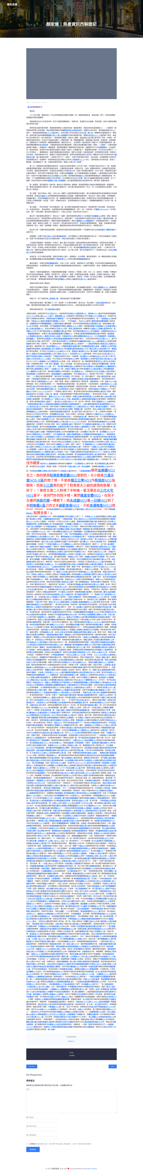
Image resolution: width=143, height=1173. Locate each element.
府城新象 (38, 896)
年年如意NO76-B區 (43, 366)
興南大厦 (54, 589)
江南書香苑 (90, 1027)
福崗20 (37, 554)
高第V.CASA (67, 803)
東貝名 (54, 700)
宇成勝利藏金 (36, 459)
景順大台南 (56, 697)
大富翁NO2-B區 (71, 687)
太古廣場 (68, 718)
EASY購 (99, 785)
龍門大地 (109, 780)
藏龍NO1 (68, 334)
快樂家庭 (89, 856)
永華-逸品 (59, 924)
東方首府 (108, 572)
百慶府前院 (90, 531)
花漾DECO (82, 989)
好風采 (80, 982)
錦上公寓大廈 (106, 396)
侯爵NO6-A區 (58, 539)
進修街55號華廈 (44, 685)
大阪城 (69, 760)
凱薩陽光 (87, 434)
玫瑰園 (78, 949)
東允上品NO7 (62, 399)
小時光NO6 (68, 459)
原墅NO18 (57, 459)
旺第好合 (45, 718)
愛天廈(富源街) (43, 677)
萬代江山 (67, 531)
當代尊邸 (102, 700)
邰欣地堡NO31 (38, 851)
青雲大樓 (106, 964)
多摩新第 (46, 878)
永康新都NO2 (33, 374)
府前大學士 (90, 1019)
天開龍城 (33, 323)
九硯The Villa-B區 (94, 1002)
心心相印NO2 (62, 351)
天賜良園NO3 (102, 466)
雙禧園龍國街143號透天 (50, 323)
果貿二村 (99, 594)
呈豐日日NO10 (85, 331)
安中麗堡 (72, 848)
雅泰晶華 (107, 670)
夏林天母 (66, 417)
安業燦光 (89, 748)
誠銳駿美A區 (80, 702)
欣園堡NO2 (98, 682)
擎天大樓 (75, 793)
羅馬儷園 (113, 439)
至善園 (105, 755)
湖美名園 (93, 966)
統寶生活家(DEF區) (72, 821)
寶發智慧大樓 (35, 936)
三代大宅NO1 (66, 521)
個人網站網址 (31, 1135)
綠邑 (68, 376)
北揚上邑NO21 (49, 863)
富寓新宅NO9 (105, 422)
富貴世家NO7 (98, 424)
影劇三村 (58, 682)
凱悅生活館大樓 (47, 941)
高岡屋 (70, 868)
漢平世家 (99, 359)
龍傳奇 (50, 432)
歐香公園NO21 (72, 344)
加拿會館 (64, 439)
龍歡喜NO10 (93, 612)
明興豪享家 (94, 866)
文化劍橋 (88, 614)
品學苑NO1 (105, 712)
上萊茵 (74, 329)
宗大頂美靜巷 (80, 889)
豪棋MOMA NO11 (41, 707)
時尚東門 (53, 318)
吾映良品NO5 (38, 682)
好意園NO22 (43, 951)
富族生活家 (49, 894)
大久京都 (33, 733)
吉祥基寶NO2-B (54, 346)
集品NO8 (82, 846)
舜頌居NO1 (103, 480)
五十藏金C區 (103, 657)
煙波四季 (89, 987)
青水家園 (85, 466)
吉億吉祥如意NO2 (90, 442)
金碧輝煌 (105, 979)
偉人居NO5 (69, 401)
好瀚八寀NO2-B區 (78, 647)
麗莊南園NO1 (105, 743)
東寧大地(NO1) (91, 672)
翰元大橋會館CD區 (68, 758)
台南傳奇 (63, 702)
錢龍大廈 (79, 409)
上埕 (101, 447)
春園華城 (76, 851)
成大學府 (107, 783)
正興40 (63, 454)
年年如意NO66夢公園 (58, 660)
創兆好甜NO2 (48, 331)
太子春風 (36, 539)
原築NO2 (49, 399)
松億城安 (47, 692)
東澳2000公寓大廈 (63, 572)
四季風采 (42, 969)
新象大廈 (52, 529)
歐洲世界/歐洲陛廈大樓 (48, 966)
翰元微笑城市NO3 (58, 951)
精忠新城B (95, 547)
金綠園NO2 (106, 470)
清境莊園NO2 (51, 914)
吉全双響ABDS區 (66, 715)
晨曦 (54, 414)
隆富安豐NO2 (90, 495)
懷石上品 (49, 557)
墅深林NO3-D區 (94, 313)
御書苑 (88, 471)
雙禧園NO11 (57, 861)
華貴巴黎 (95, 321)
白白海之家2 (82, 700)
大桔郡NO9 (87, 619)
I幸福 (110, 552)
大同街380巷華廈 (76, 564)
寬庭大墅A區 (95, 521)
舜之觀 (60, 366)
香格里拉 (102, 848)
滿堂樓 (94, 379)
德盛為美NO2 (73, 818)
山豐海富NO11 (74, 966)
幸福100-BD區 (48, 133)
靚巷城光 (85, 582)
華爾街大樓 (49, 670)
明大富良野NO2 (81, 351)
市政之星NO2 (37, 406)
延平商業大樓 (66, 695)
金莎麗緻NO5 (91, 740)
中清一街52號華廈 (33, 526)
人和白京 (50, 964)
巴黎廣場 (101, 336)
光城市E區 (59, 891)
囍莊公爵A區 (61, 331)
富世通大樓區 (96, 564)
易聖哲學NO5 (81, 313)
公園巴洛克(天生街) (55, 409)
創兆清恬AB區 (43, 401)
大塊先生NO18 (48, 386)
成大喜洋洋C (90, 524)
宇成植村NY (96, 389)
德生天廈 (77, 396)
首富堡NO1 (72, 660)
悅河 (88, 454)
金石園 (30, 878)
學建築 (42, 778)
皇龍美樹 (36, 409)
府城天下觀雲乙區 (71, 369)
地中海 (107, 630)
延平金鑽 (34, 417)
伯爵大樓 (98, 640)
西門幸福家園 (104, 549)
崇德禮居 (79, 848)
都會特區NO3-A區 (86, 572)
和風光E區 (48, 720)
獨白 (104, 516)
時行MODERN (91, 509)
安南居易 (80, 587)
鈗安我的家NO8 (108, 1017)
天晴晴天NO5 (86, 946)
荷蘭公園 (86, 858)
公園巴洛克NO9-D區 (41, 833)
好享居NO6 (75, 843)
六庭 (75, 411)
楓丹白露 (46, 808)
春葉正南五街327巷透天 (41, 336)
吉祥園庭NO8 (52, 765)
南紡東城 (102, 531)
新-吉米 (77, 886)
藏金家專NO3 (45, 712)
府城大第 (75, 906)
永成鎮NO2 (78, 500)
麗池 (34, 959)
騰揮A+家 (113, 871)
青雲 (57, 707)
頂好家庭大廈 (53, 309)
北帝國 (55, 652)
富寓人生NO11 (47, 818)
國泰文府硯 (47, 539)
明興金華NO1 (61, 259)
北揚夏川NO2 (47, 536)
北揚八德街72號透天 (64, 710)
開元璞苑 (38, 886)
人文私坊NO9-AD (103, 539)
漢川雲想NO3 (89, 632)
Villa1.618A (43, 391)
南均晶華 (103, 349)
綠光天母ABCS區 (57, 763)
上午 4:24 (44, 102)
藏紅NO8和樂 (72, 1012)
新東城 (32, 650)
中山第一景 (85, 133)
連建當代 (41, 770)
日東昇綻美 (38, 765)
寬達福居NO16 (68, 929)
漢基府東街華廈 (82, 521)
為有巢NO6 (79, 554)
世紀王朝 (93, 1007)
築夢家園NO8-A (61, 316)
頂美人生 (53, 389)
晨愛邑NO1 (42, 780)
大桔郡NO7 (77, 427)
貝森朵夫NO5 (35, 642)
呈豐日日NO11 (100, 414)
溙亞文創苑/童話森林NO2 (44, 856)
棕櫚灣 (72, 823)
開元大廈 (77, 447)
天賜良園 (43, 989)
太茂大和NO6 (45, 1004)
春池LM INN (82, 457)
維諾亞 (97, 331)
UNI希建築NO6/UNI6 (38, 531)
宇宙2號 (59, 414)
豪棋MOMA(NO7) (102, 209)
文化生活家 (110, 361)
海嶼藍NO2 (75, 959)
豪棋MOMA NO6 (44, 949)
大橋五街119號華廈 (66, 1014)
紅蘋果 (103, 331)
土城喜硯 (36, 369)
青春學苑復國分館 (85, 419)
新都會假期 (79, 831)
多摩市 (43, 803)
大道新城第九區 (65, 404)
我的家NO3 (84, 652)
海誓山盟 (86, 640)
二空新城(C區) (53, 298)
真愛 (101, 557)
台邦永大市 (37, 582)
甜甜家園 (58, 334)
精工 (59, 582)
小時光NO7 (40, 836)
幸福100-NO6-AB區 (56, 672)
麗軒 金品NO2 (90, 921)
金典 (31, 547)
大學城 (84, 609)
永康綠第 (70, 743)
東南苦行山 (71, 1041)
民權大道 (99, 821)
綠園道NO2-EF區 (105, 901)
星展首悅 (81, 454)
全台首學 (82, 994)
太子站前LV (37, 795)
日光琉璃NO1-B (76, 956)
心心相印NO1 (100, 652)
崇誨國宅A (52, 437)
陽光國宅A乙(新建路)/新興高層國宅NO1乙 (78, 602)
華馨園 (60, 795)
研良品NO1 (112, 720)
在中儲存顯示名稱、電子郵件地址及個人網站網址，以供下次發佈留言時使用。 (60, 1144)
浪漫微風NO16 (47, 419)
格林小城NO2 (71, 944)
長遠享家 (94, 404)
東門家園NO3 (45, 642)
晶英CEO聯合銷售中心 (70, 685)
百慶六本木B (97, 670)
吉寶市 (42, 614)
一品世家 (95, 437)
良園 (94, 577)
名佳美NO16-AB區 (60, 599)
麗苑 (51, 992)
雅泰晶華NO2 (52, 755)
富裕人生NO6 (62, 354)
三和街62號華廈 (49, 813)
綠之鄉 (40, 806)
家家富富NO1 (99, 434)
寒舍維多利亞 (106, 891)
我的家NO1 (66, 526)
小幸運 (84, 775)
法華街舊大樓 (89, 574)
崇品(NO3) (41, 447)
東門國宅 (49, 748)
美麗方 (110, 733)
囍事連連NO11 (75, 730)
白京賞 (32, 389)
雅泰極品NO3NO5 (101, 929)
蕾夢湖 (60, 318)
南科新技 (33, 740)
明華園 (90, 587)
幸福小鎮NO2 (73, 466)
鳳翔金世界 (63, 866)
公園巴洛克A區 (35, 705)
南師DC (66, 670)
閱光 (56, 657)
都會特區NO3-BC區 (105, 914)
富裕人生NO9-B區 (55, 602)
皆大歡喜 (76, 529)
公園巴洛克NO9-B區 (106, 547)
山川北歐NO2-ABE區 (77, 655)
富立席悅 (54, 758)
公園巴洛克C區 (107, 609)
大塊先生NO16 (83, 519)
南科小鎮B (103, 803)
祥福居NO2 (71, 406)
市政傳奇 (53, 780)
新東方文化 (89, 630)
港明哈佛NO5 (33, 931)
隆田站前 (29, 394)
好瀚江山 (107, 452)
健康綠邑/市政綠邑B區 (99, 617)
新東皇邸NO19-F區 (61, 609)
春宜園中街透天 (62, 411)
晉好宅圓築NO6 (57, 371)
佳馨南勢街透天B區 (90, 346)
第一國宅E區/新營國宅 (55, 627)
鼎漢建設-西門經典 (63, 793)
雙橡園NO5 (97, 637)
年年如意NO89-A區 (108, 687)
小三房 (48, 485)
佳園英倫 (58, 524)
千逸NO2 (107, 725)
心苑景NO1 (75, 861)
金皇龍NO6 (79, 574)
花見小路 (91, 559)
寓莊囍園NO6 (85, 904)
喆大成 (28, 919)
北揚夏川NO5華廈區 (87, 969)
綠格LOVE (106, 858)
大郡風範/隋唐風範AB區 (39, 866)
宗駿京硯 (74, 569)
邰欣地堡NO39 (46, 630)
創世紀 (104, 376)
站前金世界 (82, 728)
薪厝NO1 (85, 675)
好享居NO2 (72, 313)
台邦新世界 (89, 755)
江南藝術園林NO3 (48, 871)
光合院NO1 (52, 351)
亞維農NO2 (77, 856)
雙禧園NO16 (54, 1007)
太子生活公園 (31, 589)
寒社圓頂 (33, 622)
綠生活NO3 (83, 374)
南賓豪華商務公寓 (92, 334)
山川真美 (31, 614)
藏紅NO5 (29, 391)
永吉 (76, 748)
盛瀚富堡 (74, 404)
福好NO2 (90, 567)
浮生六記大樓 (68, 901)
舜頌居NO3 (81, 176)
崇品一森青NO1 (39, 574)
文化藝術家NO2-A (43, 768)
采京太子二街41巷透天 (53, 447)
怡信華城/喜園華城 (62, 339)
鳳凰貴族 (31, 334)
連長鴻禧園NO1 (58, 374)
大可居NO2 (59, 329)
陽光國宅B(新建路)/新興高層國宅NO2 (67, 806)
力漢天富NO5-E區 (109, 359)
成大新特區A (108, 760)
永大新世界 (81, 672)
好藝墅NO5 (91, 899)
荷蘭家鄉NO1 (72, 939)
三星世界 (101, 811)
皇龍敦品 (106, 439)
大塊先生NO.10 (98, 552)
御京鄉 (84, 544)
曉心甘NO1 (106, 838)
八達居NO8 (86, 637)
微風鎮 (41, 763)
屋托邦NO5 (35, 1012)
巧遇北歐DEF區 (70, 728)
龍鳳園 (60, 516)
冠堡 (33, 735)
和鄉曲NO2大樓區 (78, 919)
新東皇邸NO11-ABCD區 (46, 667)
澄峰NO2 (48, 682)
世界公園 (87, 685)
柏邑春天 (34, 356)
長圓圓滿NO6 (63, 549)
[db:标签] (71, 1055)
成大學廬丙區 (54, 788)
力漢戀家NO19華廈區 (83, 221)
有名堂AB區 (54, 336)
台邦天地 (60, 1024)
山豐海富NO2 (47, 650)
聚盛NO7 (38, 637)
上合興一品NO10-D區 (40, 939)
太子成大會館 (70, 1017)
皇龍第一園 (60, 798)
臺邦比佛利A (55, 876)
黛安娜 (88, 944)
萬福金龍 (76, 873)
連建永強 (77, 632)
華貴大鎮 (91, 780)
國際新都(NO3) (91, 680)
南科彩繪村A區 (45, 1022)
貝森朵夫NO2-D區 (72, 579)
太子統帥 (44, 687)
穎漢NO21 (47, 798)
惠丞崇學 (92, 344)
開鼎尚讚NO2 (49, 848)
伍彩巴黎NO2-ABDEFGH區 (93, 622)
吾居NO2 (82, 873)
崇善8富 (29, 557)
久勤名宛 (102, 391)
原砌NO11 (68, 677)
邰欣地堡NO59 (96, 1022)
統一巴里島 (88, 816)
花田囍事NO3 (96, 216)
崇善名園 (102, 944)
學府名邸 (96, 526)
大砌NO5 (100, 574)
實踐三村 (48, 524)
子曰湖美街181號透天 (91, 760)
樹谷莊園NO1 (99, 369)
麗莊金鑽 (102, 899)
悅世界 (92, 519)
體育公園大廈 (96, 690)
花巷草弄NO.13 (78, 160)
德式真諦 (50, 526)
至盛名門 (88, 657)
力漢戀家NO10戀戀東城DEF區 (61, 989)
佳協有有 (85, 449)
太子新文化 (52, 313)
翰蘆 (70, 524)
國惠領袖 (86, 529)
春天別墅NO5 (66, 692)
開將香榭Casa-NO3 (96, 597)
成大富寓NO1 (43, 196)
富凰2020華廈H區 (98, 329)
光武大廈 (67, 409)
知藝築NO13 (83, 881)
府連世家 (56, 831)
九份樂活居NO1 (33, 987)
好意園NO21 (109, 1009)
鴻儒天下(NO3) (55, 624)
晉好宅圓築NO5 (59, 1012)
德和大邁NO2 (102, 559)
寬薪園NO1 (32, 816)
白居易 (50, 979)
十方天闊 (58, 851)
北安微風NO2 (48, 339)
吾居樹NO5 (59, 432)
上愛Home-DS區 (45, 316)
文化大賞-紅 (62, 589)
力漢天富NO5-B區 (66, 785)
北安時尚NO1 (41, 702)
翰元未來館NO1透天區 (38, 843)
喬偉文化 (96, 720)
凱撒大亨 (35, 354)
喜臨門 (43, 657)
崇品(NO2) (37, 321)
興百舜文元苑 (49, 609)
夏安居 (95, 946)
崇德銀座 (51, 263)
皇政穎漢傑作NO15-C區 (91, 911)
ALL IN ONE (73, 733)
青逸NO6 (82, 883)
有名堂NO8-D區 (83, 279)
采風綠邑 (77, 536)
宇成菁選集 (101, 147)
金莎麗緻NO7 (31, 971)
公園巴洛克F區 (108, 715)
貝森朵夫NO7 (109, 682)
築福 (33, 449)
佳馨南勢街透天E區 (86, 247)
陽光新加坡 (97, 992)
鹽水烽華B (76, 640)
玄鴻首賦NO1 (101, 326)
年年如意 (85, 452)
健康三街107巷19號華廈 (57, 135)
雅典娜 (112, 509)
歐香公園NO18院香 (66, 765)
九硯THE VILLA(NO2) (73, 422)
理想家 (80, 743)
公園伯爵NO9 (44, 516)
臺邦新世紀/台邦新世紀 (71, 130)
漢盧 (33, 672)
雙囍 (70, 173)
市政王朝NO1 (98, 707)
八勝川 (37, 602)
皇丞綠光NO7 (35, 934)
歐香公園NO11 (40, 404)
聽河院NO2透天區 (108, 921)
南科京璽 (33, 841)
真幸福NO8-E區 (82, 811)
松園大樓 (98, 624)
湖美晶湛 (99, 909)
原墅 (34, 544)
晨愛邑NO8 (46, 916)
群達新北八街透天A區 (58, 552)
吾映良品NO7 (40, 640)
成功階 (35, 624)
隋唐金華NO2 (31, 894)
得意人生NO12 (43, 567)
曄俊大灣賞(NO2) (98, 614)
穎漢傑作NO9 (109, 821)
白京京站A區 (85, 364)
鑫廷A (49, 934)
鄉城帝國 (60, 637)
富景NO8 (68, 936)
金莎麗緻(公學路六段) (43, 471)
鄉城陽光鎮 (50, 750)
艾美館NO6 (110, 414)
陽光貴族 (31, 567)
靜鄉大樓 (51, 873)
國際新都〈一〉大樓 (45, 675)
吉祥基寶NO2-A (46, 697)
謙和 (108, 873)
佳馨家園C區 (68, 982)
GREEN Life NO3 (80, 763)
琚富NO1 (69, 635)
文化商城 (38, 645)
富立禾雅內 (67, 457)
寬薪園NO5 (72, 675)
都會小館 (75, 452)
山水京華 (64, 442)
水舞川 (58, 607)
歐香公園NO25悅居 (54, 452)
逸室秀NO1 (70, 811)
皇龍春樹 (51, 427)
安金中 (75, 619)
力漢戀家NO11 (60, 444)
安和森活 (108, 645)
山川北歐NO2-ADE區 (86, 974)
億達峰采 (55, 718)
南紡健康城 (58, 655)
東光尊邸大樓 (80, 459)
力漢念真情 (54, 760)
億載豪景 (81, 259)
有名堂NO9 (112, 331)
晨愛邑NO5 (42, 914)
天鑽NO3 (85, 542)
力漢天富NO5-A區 (37, 1017)
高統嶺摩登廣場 (82, 964)
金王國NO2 (45, 680)
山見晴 (113, 783)
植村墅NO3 (57, 926)
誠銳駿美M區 (93, 459)
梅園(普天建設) (67, 969)
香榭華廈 (29, 858)
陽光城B (33, 861)
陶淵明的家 (108, 351)
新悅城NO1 (68, 682)
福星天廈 (81, 594)
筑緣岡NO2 (47, 632)
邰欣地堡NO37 (110, 594)
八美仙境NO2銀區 (78, 853)
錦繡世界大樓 (63, 748)
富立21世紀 (91, 876)
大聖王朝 (49, 637)
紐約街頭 (87, 399)
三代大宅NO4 (53, 1014)
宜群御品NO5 (106, 318)
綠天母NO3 (59, 401)
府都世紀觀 (39, 790)
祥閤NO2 (41, 356)
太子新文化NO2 (71, 539)
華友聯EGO (34, 519)
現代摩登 (46, 868)
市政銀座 (111, 577)
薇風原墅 (78, 682)
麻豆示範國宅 (74, 597)
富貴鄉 (55, 326)
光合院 (56, 959)
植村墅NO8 (85, 539)
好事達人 (87, 394)
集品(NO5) (58, 723)
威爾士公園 (70, 813)
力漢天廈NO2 (76, 924)
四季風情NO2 (107, 640)
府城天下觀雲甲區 (106, 230)
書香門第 (69, 916)
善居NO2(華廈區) (42, 999)
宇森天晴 (78, 712)
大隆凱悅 (87, 424)
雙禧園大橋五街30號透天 (104, 647)
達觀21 (32, 339)
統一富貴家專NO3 (75, 399)
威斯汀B (104, 697)
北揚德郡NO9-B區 (43, 617)
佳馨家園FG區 (59, 821)
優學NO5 (55, 1009)
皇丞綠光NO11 (105, 587)
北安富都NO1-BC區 (108, 956)
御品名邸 (29, 750)
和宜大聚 (83, 417)
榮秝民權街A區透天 (43, 454)
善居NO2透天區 (44, 619)
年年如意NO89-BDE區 (85, 773)
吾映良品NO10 (81, 1002)
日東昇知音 (64, 389)
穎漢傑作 (87, 745)
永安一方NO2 (51, 715)
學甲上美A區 (95, 454)
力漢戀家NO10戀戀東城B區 (36, 977)
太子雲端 (110, 449)
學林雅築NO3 (70, 509)
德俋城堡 (48, 800)
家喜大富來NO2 (98, 768)
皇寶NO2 (92, 813)
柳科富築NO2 (86, 359)
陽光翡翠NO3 (74, 697)
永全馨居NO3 (93, 798)
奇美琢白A (100, 818)
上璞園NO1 (94, 1017)
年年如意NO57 (109, 785)
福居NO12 (66, 997)
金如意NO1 (67, 775)
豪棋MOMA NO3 (56, 745)
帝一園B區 (54, 394)
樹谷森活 (73, 690)
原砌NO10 (88, 848)
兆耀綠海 (81, 341)
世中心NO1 (96, 452)
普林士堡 (108, 660)
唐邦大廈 (63, 323)
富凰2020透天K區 (97, 853)
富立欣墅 (112, 750)
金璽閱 (79, 336)
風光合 (61, 531)
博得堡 (113, 692)
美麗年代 (75, 379)
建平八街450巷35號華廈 (49, 449)
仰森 (73, 321)
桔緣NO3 (44, 992)
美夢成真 (61, 236)
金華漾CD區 (39, 349)
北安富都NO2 (72, 449)
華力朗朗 (94, 351)
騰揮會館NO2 (97, 1012)
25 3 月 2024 (36, 102)
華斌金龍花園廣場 (52, 404)
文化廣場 (69, 1022)
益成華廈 (49, 459)
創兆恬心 (29, 513)
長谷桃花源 (50, 647)
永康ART (81, 1009)
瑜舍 (42, 394)
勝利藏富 (44, 389)
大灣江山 (61, 889)
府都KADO (74, 707)
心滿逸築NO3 (43, 361)
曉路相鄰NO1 (64, 554)
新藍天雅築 (61, 836)
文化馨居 (109, 894)
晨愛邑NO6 (35, 371)
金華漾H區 (38, 924)
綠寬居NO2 (37, 604)
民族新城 (39, 748)
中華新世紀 (50, 559)
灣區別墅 (37, 599)
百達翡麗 (38, 660)
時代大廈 (38, 919)
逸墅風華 (67, 374)
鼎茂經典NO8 (107, 763)
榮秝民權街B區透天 (71, 346)
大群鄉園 (36, 559)
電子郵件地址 (31, 1126)
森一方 (43, 672)
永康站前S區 (109, 868)
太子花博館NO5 (76, 617)
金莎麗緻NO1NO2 (107, 432)
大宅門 (87, 154)
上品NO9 (80, 680)
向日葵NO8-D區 (96, 584)
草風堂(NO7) (31, 904)
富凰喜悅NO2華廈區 (47, 901)
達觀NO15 (89, 984)
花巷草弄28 (63, 650)
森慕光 (94, 399)
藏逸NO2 (105, 389)
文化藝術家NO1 (81, 463)
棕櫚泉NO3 (105, 346)
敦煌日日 (109, 612)
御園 (80, 1014)
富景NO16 (99, 936)
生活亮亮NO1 (102, 675)
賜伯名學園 (75, 624)
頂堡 (91, 381)
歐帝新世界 (54, 519)
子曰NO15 (83, 321)
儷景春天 (74, 987)
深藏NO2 (55, 833)
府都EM (81, 939)
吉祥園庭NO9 (62, 279)
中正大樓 (45, 921)
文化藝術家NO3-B (92, 806)
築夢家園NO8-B (45, 381)
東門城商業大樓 (90, 705)
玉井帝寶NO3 (56, 176)
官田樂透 (80, 926)
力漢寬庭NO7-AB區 (102, 401)
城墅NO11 (62, 853)
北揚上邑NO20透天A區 (68, 773)
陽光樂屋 (57, 1027)
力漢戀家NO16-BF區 (73, 326)
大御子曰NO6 (65, 750)
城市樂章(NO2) (100, 702)
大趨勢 (113, 524)
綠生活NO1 (98, 356)
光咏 (94, 783)
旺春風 (91, 326)
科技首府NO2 (41, 700)
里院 (31, 404)
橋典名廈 (71, 349)
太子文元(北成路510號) (100, 371)
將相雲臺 (77, 531)
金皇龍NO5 (37, 692)
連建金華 (100, 816)
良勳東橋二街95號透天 (52, 349)
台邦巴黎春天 (73, 652)
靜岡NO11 (45, 577)
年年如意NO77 (64, 630)
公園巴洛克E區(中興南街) (50, 733)
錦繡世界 (96, 793)
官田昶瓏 (62, 735)
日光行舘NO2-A (104, 339)
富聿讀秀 (63, 564)
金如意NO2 (64, 1019)
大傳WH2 (59, 437)
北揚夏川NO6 (81, 662)
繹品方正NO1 (58, 974)
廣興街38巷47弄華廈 (56, 180)
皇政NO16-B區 (111, 381)
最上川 (88, 956)
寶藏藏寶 (62, 823)
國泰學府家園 (70, 672)
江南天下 (51, 795)
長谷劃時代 (54, 929)
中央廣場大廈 (60, 434)
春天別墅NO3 (33, 964)
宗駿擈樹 (106, 1002)
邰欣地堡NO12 (45, 858)
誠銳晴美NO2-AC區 (92, 444)
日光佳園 (81, 559)
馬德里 (60, 427)
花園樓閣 (110, 886)
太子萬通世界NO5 (55, 361)
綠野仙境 (105, 642)
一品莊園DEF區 (80, 607)
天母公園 (112, 697)
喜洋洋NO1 (70, 336)
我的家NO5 (90, 396)
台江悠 (97, 1004)
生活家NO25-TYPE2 (106, 567)
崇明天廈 (107, 444)
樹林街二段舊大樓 (99, 449)
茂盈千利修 (73, 599)
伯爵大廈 (54, 954)
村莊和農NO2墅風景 (84, 808)
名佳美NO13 (81, 800)
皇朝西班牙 (87, 961)
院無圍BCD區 (87, 682)
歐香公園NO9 (36, 760)
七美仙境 (38, 442)
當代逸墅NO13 (55, 544)
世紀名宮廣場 (62, 992)
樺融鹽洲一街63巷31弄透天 (72, 961)
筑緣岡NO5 (67, 941)
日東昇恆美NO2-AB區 (108, 384)
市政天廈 (95, 582)
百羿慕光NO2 (67, 662)
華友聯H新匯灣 (83, 695)
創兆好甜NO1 (84, 793)
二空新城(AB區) (65, 471)
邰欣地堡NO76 (54, 687)
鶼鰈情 (57, 685)
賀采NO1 (76, 795)
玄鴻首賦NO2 (51, 982)
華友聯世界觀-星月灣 (93, 926)
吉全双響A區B (76, 954)
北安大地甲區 (36, 992)
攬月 (29, 597)
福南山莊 (62, 386)
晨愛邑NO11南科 (36, 411)
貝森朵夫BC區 (66, 582)
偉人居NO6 (32, 951)
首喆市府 (92, 811)
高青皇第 (50, 956)
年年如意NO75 (110, 672)
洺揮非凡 (68, 427)
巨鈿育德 (85, 951)
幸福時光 (39, 745)
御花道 (84, 738)
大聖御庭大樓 (75, 549)
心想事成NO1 (78, 371)
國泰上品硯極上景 (78, 630)
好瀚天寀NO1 (101, 554)
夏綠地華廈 (45, 587)
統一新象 (51, 1029)
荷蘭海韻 (103, 321)
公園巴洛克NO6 (83, 406)
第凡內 (32, 652)
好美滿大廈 (72, 437)
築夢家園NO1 (110, 841)
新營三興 (56, 811)
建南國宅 (39, 738)
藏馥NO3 (102, 1019)
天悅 (32, 313)
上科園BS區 (100, 409)
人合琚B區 (32, 329)
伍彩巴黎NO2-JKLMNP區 (88, 894)
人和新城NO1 (91, 366)
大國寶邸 (46, 519)
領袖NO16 (100, 579)
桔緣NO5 (96, 447)
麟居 (69, 463)
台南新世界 (50, 417)
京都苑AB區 (90, 753)
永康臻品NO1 (50, 906)
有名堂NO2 (60, 587)
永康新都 (77, 577)
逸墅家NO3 (90, 868)
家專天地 (36, 635)
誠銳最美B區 (56, 1002)
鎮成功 (59, 579)
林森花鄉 (43, 500)
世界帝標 (66, 800)
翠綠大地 (58, 356)
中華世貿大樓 (93, 536)
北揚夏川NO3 (56, 369)
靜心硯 (35, 677)
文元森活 (66, 931)
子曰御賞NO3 (85, 677)
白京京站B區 (98, 755)
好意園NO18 (41, 437)
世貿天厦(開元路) (110, 437)
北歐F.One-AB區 (93, 341)
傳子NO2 (71, 442)
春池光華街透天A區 (93, 323)
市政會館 (61, 946)
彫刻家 (32, 552)
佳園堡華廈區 (84, 828)
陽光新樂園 (37, 725)
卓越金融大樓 (93, 627)
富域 (49, 725)
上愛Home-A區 (63, 617)
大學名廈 (106, 788)
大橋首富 (38, 785)
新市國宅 (61, 987)
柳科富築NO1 (38, 994)
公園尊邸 (41, 444)
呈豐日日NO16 (78, 740)
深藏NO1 (39, 329)
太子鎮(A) (38, 341)
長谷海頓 (40, 831)
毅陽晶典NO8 (78, 434)
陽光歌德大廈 (80, 667)
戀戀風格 (68, 645)
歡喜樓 (42, 956)
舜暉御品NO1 (35, 536)
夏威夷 (44, 1014)
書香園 (70, 432)
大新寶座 (54, 878)
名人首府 (44, 369)
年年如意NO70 (37, 422)
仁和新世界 (56, 567)
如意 (95, 763)
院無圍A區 (38, 505)
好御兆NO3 (71, 359)
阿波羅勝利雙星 (60, 999)
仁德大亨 (34, 386)
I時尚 (63, 394)
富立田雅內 (101, 303)
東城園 (45, 740)
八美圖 (42, 432)
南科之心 (107, 883)
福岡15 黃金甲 (84, 718)
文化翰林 (112, 1012)
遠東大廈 (90, 457)
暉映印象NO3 (70, 366)
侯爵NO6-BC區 (37, 954)
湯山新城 (80, 334)
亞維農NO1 (57, 422)
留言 (28, 1089)
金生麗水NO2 (85, 356)
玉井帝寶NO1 (56, 743)
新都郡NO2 (58, 984)
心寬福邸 (58, 379)
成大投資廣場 (83, 909)
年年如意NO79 (64, 341)
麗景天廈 (55, 619)
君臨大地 (70, 434)
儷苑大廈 (65, 956)
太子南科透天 (98, 934)
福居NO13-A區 (104, 662)
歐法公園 (34, 432)
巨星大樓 (108, 607)
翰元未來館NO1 (47, 564)
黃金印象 (67, 861)
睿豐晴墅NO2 (106, 939)
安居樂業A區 (66, 424)
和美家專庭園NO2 (74, 946)
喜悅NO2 (104, 341)
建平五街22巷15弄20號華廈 (95, 692)
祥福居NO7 (56, 597)
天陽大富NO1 (36, 800)
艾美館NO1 (72, 516)
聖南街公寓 (104, 463)
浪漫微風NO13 (101, 505)
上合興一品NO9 (99, 856)
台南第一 (84, 823)
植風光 (91, 579)
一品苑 (112, 376)
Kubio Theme (92, 1169)
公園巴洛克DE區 (62, 979)
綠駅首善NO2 (69, 505)
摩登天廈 (104, 753)
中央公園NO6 (51, 997)
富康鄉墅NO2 (79, 534)
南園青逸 (67, 831)
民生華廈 (46, 321)
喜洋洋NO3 (99, 361)
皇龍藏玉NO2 (102, 366)
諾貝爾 (35, 379)
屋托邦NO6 (109, 574)
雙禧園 (56, 364)
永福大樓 (84, 934)
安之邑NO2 (49, 236)
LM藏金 (47, 987)
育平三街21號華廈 (97, 599)
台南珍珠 (44, 145)
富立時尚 (31, 107)
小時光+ (86, 891)
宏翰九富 (59, 457)
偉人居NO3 (48, 597)
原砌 (73, 351)
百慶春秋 (81, 931)
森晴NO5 (72, 557)
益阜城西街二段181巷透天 (61, 594)
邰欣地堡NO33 (55, 645)
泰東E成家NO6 (104, 765)
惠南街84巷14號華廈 (46, 821)
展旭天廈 (66, 1004)
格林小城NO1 (57, 949)
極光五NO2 (88, 336)
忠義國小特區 (35, 439)
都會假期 (106, 728)
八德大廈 (50, 334)
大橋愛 (61, 911)
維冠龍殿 (111, 906)
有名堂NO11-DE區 (95, 135)
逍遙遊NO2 (77, 524)
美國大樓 (65, 574)
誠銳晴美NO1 (87, 427)
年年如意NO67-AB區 (78, 354)
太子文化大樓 (87, 803)
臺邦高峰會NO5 (67, 536)
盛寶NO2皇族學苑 (104, 650)
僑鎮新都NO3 (106, 826)
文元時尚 (94, 733)
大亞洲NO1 (84, 851)
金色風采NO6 (104, 677)
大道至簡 (34, 427)
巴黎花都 (87, 617)
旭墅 (60, 800)
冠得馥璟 (78, 645)
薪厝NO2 (104, 690)
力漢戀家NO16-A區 (104, 287)
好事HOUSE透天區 (90, 979)
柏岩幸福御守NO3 (56, 509)
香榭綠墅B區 (84, 710)
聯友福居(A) (81, 509)
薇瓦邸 (47, 592)
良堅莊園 (95, 743)
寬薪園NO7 (57, 321)
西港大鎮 (80, 750)
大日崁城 (89, 833)
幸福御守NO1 (88, 369)
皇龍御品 (41, 841)
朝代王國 (101, 645)
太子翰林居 (71, 871)
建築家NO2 (95, 906)
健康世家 (61, 614)
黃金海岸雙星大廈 (54, 635)
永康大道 (67, 447)
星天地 (80, 733)
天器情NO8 (52, 828)
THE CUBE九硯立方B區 (102, 655)
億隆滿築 (34, 718)
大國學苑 (46, 790)
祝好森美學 (82, 753)
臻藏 (41, 647)
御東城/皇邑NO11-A (42, 743)
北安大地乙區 (33, 899)
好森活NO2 (83, 687)
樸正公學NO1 (95, 349)
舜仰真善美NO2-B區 (39, 452)
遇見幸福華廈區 (72, 798)
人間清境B (43, 891)
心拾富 (106, 828)
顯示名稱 (30, 1117)
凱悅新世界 (91, 941)
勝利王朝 (33, 758)
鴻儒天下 (86, 432)
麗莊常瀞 (105, 364)
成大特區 (85, 379)
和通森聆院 (88, 650)
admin (28, 102)
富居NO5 (64, 592)
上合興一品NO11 (110, 442)
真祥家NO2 (82, 349)
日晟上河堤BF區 (39, 690)
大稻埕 (42, 466)
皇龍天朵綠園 (45, 547)
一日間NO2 (99, 500)
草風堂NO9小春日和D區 (103, 833)
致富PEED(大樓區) (96, 316)
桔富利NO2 (56, 692)
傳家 (99, 607)
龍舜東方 (87, 758)
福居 (65, 542)
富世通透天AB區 (51, 785)
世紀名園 (39, 750)
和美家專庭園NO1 (47, 354)
